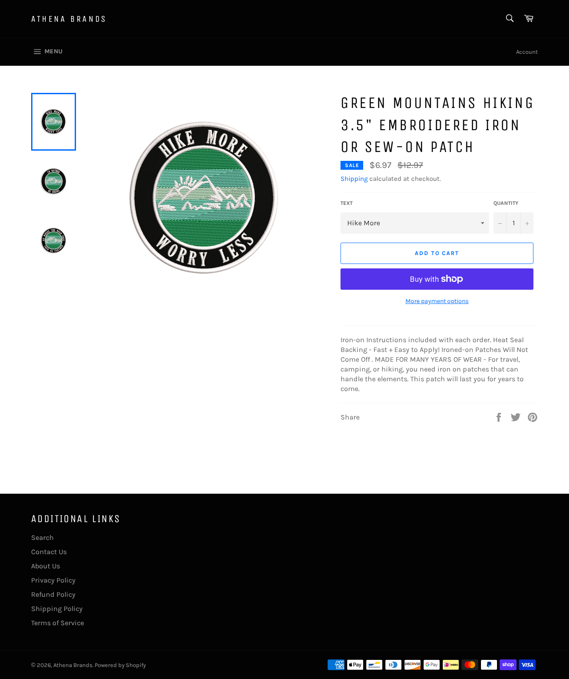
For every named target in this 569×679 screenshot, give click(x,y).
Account (527, 51)
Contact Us (49, 551)
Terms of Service (57, 623)
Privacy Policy (53, 580)
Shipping (354, 179)
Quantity (505, 203)
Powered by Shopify (120, 665)
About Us (45, 566)
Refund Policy (53, 594)
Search (42, 537)
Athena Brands (69, 19)
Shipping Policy (57, 608)
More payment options (437, 301)
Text (347, 203)
